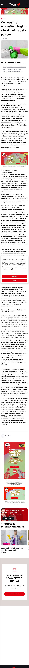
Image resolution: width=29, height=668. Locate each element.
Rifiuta (14, 280)
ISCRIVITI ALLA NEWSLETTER (14, 594)
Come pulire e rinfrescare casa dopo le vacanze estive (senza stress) (12, 550)
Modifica (14, 273)
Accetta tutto (14, 276)
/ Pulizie (3, 19)
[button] (2, 4)
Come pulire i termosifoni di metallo (12, 71)
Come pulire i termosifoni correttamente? (14, 67)
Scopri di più (8, 518)
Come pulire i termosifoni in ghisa (12, 69)
